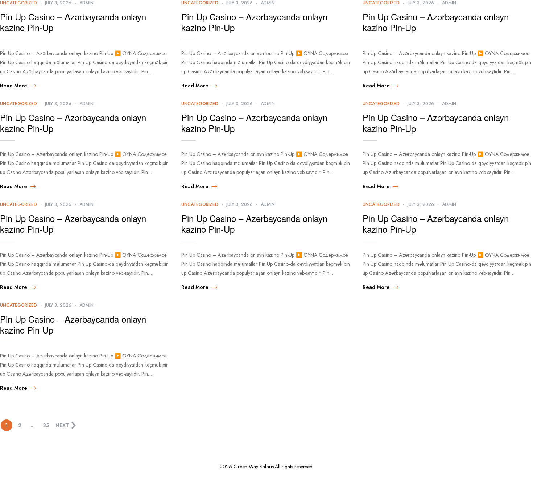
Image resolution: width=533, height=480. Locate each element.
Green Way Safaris (254, 466)
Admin (86, 103)
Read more (13, 85)
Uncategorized (18, 103)
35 (46, 425)
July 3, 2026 (58, 103)
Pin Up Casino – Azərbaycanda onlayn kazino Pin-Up (73, 22)
